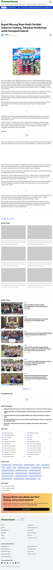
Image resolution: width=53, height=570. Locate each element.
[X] (8, 219)
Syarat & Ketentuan (32, 532)
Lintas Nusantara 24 (5, 548)
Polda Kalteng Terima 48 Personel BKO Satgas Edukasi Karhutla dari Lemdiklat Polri (38, 333)
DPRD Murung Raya (42, 4)
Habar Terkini (31, 551)
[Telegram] (10, 219)
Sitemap (3, 537)
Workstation (30, 530)
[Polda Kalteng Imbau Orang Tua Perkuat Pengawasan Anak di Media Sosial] (12, 322)
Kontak (2, 525)
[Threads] (7, 563)
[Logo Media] (8, 520)
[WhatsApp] (2, 219)
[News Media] (23, 520)
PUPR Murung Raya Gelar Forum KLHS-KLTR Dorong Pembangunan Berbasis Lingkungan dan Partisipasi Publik (27, 420)
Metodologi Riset (5, 530)
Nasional (7, 4)
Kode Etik (30, 535)
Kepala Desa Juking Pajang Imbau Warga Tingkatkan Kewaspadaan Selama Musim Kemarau (25, 424)
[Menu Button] (50, 2)
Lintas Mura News (32, 548)
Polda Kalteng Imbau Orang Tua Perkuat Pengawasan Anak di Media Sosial (36, 319)
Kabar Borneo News (5, 554)
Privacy (2, 535)
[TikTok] (13, 563)
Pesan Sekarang (26, 509)
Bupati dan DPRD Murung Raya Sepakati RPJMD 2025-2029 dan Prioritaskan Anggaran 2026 (27, 416)
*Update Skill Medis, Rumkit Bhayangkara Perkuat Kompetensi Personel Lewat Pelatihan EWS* (27, 412)
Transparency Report (32, 537)
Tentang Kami (31, 525)
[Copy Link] (13, 219)
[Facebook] (5, 219)
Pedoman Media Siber (33, 527)
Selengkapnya (25, 389)
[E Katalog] (18, 520)
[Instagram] (5, 563)
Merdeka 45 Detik (32, 554)
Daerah (11, 4)
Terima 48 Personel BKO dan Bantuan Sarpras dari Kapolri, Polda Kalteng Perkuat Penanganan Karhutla (37, 363)
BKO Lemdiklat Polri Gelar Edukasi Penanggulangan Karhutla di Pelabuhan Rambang (36, 306)
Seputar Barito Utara (32, 546)
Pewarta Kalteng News (6, 556)
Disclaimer (3, 532)
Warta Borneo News (5, 551)
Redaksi (3, 527)
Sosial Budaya (22, 4)
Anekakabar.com (5, 546)
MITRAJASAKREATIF (8, 566)
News (25, 302)
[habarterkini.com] (9, 2)
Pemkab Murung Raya (31, 4)
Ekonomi (16, 4)
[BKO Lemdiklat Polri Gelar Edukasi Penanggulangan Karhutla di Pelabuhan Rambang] (12, 308)
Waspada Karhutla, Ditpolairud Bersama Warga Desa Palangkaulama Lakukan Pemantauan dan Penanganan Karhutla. (36, 377)
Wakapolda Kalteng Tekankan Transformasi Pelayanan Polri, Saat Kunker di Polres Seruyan (28, 409)
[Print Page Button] (50, 35)
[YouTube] (16, 563)
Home (2, 4)
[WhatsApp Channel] (18, 563)
